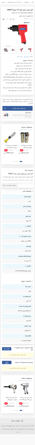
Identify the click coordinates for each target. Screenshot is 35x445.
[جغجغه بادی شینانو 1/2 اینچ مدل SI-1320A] (10, 137)
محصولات (26, 2)
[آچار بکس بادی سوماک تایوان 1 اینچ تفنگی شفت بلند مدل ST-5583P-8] (10, 389)
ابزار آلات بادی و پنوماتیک (14, 2)
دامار (18, 57)
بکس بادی (26, 57)
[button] (21, 162)
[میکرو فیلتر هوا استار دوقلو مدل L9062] (25, 137)
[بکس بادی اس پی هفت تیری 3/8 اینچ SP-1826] (25, 389)
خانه (33, 2)
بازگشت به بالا (15, 421)
